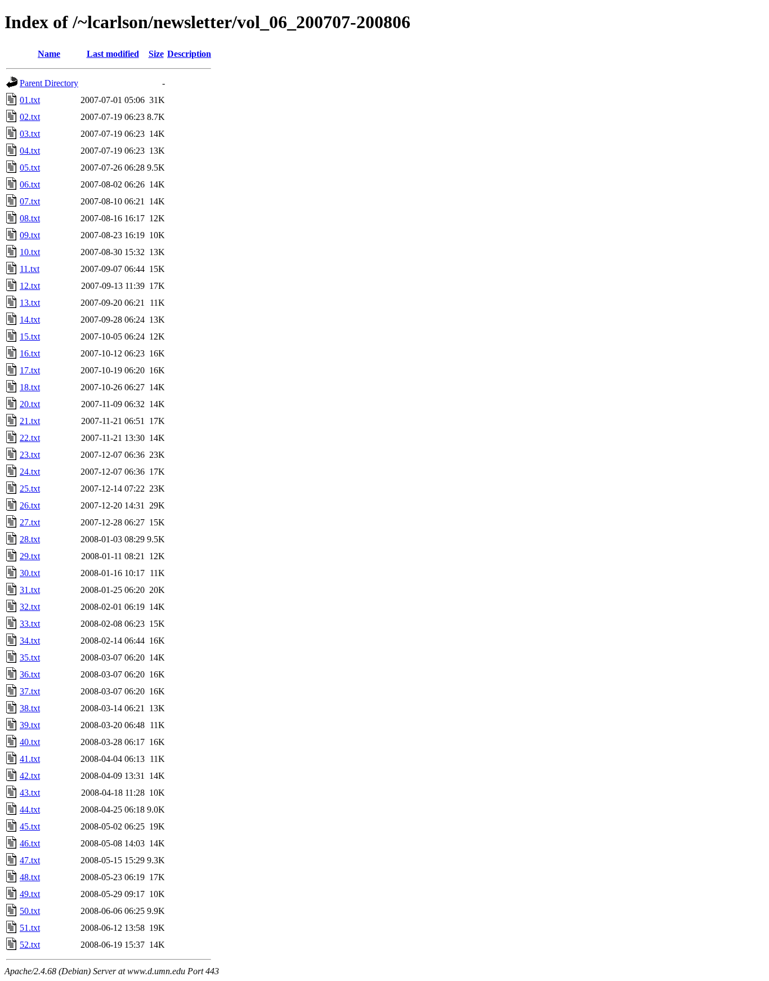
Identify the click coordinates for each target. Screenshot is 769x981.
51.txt (30, 928)
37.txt (30, 691)
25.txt (30, 488)
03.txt (30, 134)
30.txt (30, 573)
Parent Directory (49, 83)
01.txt (30, 100)
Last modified (113, 54)
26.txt (30, 505)
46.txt (30, 843)
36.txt (30, 674)
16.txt (30, 353)
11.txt (29, 269)
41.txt (30, 759)
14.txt (30, 319)
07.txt (30, 201)
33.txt (30, 623)
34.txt (30, 640)
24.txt (30, 471)
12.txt (30, 286)
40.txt (30, 742)
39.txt (30, 725)
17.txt (30, 370)
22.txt (30, 438)
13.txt (30, 302)
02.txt (30, 117)
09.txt (30, 235)
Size (156, 54)
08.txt (30, 218)
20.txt (30, 404)
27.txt (30, 522)
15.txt (30, 336)
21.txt (30, 421)
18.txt (30, 387)
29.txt (30, 556)
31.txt (30, 590)
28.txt (30, 539)
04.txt (30, 150)
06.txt (30, 184)
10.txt (30, 252)
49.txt (30, 894)
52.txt (30, 944)
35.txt (30, 657)
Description (189, 54)
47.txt (30, 860)
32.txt (30, 607)
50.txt (30, 911)
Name (49, 54)
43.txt (30, 792)
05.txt (30, 167)
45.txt (30, 826)
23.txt (30, 455)
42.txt (30, 776)
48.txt (30, 877)
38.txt (30, 708)
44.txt (30, 809)
